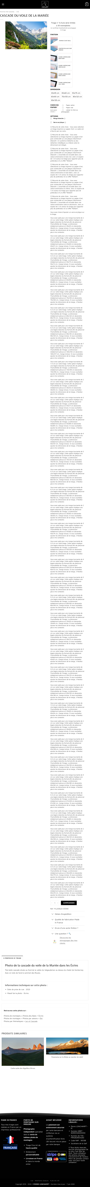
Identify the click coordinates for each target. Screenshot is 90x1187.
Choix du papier (54, 106)
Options (54, 116)
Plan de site (54, 1181)
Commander (69, 903)
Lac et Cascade (31, 1021)
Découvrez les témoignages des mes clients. (68, 940)
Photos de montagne (12, 1016)
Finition (54, 34)
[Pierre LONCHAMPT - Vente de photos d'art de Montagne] (45, 4)
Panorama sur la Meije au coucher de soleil (67, 1057)
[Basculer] (52, 914)
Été (41, 1018)
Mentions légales (42, 1181)
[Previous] (1, 1073)
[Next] (88, 1073)
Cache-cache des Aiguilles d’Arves (23, 1068)
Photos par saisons (7, 12)
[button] (3, 4)
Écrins (41, 1016)
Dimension (55, 89)
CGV (32, 1181)
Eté (18, 12)
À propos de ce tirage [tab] (12, 958)
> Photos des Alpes (28, 1016)
